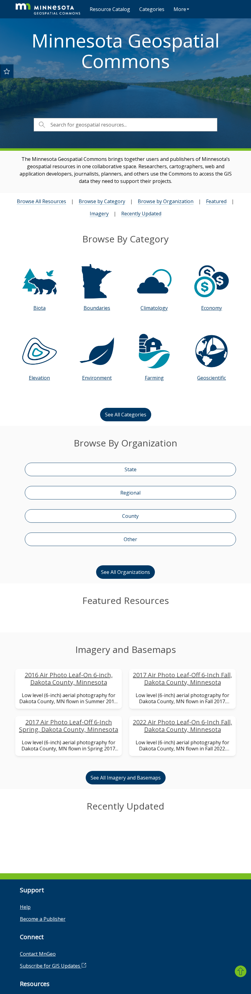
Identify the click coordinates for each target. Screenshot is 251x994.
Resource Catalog (110, 9)
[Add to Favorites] (6, 71)
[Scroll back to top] (240, 971)
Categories (151, 9)
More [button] (180, 9)
